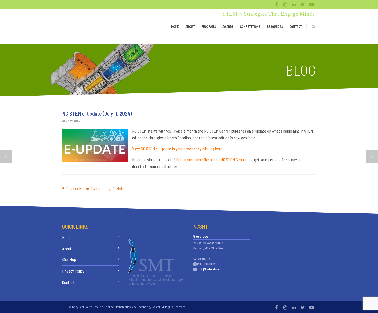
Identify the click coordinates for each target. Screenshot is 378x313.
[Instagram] (285, 4)
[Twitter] (302, 4)
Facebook (73, 188)
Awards (227, 26)
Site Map (69, 259)
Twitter (96, 188)
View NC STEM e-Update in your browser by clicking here (177, 148)
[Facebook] (276, 4)
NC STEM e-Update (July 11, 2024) (97, 113)
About (190, 26)
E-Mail (117, 188)
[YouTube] (311, 4)
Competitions (250, 26)
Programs (208, 26)
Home (175, 26)
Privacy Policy (73, 270)
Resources (275, 26)
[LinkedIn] (294, 4)
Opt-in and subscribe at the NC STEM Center (211, 159)
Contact (295, 26)
